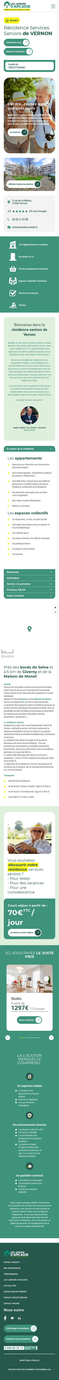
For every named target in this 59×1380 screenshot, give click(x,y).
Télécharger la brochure (17, 1328)
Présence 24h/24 (16, 589)
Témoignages (11, 1274)
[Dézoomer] (55, 612)
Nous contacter (26, 1020)
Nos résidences (12, 1268)
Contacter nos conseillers (18, 1339)
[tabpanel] (29, 507)
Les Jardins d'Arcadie (16, 1280)
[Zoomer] (55, 607)
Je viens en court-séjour (21, 932)
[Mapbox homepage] (7, 656)
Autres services (15, 595)
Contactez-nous (13, 42)
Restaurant (13, 572)
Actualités (10, 1286)
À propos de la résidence (20, 448)
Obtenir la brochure (15, 51)
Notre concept (12, 1262)
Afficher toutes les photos (20, 184)
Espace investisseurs (15, 1298)
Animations (13, 578)
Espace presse (12, 1303)
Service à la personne (18, 583)
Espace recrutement (15, 1292)
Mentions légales (29, 1360)
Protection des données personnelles (29, 1369)
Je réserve (15, 132)
